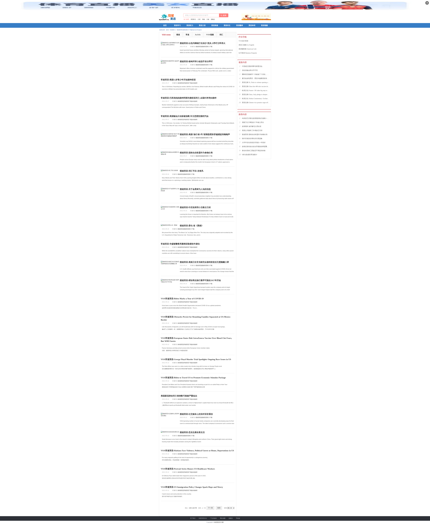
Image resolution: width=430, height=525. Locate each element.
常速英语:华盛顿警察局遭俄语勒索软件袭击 (180, 244)
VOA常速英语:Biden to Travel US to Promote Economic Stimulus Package (193, 377)
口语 (199, 19)
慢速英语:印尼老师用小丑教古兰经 (195, 207)
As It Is (197, 35)
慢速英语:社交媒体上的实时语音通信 (196, 414)
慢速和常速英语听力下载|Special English (189, 30)
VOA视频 (210, 35)
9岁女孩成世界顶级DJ (249, 154)
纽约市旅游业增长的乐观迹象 (252, 138)
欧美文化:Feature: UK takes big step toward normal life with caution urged (256, 90)
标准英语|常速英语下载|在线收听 (187, 83)
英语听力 (193, 19)
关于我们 (193, 518)
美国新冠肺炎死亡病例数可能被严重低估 (179, 396)
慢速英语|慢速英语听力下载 (204, 46)
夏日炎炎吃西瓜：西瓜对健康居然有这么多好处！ (256, 78)
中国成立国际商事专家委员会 (252, 66)
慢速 (178, 35)
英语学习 (177, 25)
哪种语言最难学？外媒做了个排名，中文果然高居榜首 (256, 74)
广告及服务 (213, 518)
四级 (203, 19)
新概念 (213, 19)
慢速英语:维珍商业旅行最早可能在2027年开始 (200, 280)
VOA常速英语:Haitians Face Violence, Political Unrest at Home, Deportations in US (197, 450)
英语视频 (264, 25)
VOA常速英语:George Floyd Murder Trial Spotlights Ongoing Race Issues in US (196, 359)
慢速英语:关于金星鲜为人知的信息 (195, 189)
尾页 (218, 508)
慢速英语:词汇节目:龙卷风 (191, 171)
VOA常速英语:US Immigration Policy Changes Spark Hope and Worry (192, 487)
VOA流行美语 (243, 41)
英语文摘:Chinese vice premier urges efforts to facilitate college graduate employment (256, 102)
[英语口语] (256, 19)
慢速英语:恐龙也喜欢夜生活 (192, 432)
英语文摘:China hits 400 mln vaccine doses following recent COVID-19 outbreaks (256, 86)
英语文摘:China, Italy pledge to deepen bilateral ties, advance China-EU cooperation (256, 94)
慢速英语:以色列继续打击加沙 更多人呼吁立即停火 (202, 43)
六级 (207, 19)
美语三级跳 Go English (246, 45)
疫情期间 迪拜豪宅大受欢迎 (251, 126)
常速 (187, 35)
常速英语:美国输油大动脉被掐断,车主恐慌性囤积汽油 (184, 116)
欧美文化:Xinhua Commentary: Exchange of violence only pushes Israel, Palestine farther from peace (256, 98)
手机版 (238, 518)
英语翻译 (239, 25)
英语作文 (227, 25)
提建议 (231, 518)
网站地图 (222, 518)
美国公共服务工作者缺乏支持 (252, 130)
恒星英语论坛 (203, 518)
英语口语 (202, 25)
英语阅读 (214, 25)
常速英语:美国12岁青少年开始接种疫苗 (178, 80)
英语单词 (252, 25)
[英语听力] (246, 19)
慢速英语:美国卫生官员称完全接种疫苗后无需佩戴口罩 (204, 262)
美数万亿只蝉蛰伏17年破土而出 (253, 122)
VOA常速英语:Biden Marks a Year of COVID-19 (182, 298)
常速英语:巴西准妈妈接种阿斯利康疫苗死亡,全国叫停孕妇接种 (188, 98)
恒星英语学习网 (219, 522)
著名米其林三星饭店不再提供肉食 (254, 150)
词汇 (221, 35)
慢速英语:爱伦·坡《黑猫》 (191, 226)
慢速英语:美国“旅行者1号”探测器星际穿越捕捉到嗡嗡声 (205, 134)
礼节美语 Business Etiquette (248, 53)
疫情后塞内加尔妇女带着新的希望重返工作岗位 (256, 146)
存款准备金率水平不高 (250, 70)
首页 (165, 25)
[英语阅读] (266, 19)
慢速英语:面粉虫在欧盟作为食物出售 (196, 153)
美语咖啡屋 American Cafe (247, 49)
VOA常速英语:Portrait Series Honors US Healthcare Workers (188, 469)
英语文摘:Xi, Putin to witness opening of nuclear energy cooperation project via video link (256, 82)
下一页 (210, 508)
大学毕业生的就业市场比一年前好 (254, 142)
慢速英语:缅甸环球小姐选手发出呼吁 (196, 61)
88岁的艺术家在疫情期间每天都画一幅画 (256, 118)
